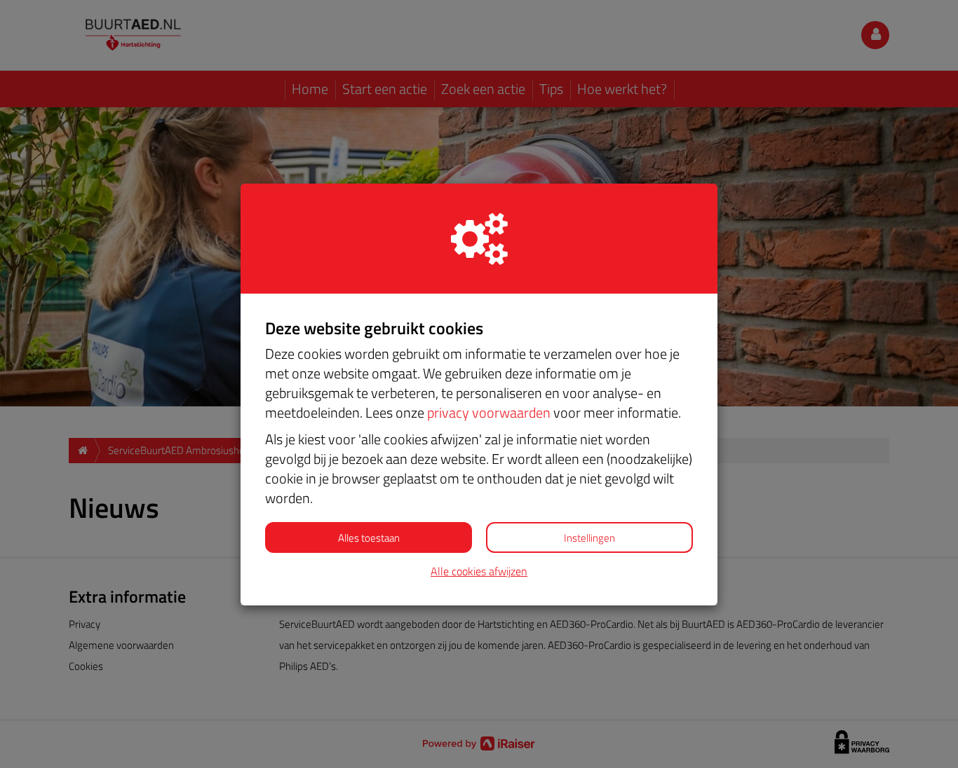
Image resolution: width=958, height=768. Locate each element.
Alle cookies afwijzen (479, 571)
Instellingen (589, 538)
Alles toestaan (369, 538)
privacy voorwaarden (489, 412)
